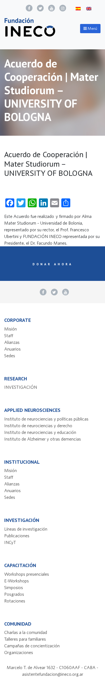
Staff (8, 335)
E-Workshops (16, 580)
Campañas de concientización (32, 645)
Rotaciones (14, 600)
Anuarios (12, 348)
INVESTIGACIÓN (20, 387)
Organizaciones (18, 652)
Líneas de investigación (25, 528)
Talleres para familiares (25, 638)
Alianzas (12, 342)
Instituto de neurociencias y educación (40, 432)
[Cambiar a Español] (78, 8)
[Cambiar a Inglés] (88, 8)
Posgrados (14, 594)
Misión (10, 328)
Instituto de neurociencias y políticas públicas (46, 418)
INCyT (10, 542)
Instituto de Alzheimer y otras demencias (42, 438)
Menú (92, 28)
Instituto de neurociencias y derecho (38, 425)
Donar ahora (52, 264)
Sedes (9, 355)
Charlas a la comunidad (25, 632)
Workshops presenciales (26, 574)
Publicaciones (16, 535)
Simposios (13, 587)
